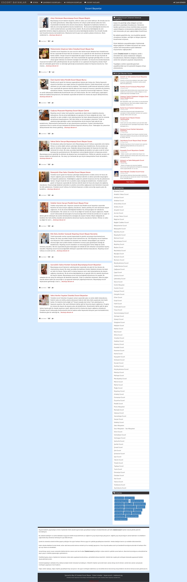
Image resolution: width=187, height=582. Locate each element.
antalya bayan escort (121, 519)
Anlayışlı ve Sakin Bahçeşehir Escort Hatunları (132, 161)
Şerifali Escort (118, 444)
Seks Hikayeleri (119, 425)
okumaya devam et (55, 35)
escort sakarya (119, 507)
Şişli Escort (117, 457)
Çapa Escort (118, 272)
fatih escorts (141, 507)
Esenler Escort (118, 288)
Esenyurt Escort (119, 291)
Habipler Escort (119, 325)
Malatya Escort (119, 372)
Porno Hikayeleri (119, 407)
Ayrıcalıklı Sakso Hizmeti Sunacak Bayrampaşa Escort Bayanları (75, 264)
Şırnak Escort (118, 447)
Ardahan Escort (119, 200)
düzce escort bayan (130, 507)
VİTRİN (35, 2)
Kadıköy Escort (119, 341)
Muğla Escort (118, 388)
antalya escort (94, 581)
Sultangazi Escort (119, 438)
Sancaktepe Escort (120, 416)
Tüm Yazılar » (130, 182)
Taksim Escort (118, 460)
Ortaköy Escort (119, 394)
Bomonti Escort (119, 257)
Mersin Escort (118, 382)
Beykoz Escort (118, 247)
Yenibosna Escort (119, 485)
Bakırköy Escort (119, 232)
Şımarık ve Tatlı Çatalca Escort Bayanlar (133, 77)
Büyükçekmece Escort (121, 263)
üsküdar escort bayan (137, 501)
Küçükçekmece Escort (121, 369)
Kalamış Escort (119, 344)
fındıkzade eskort (120, 516)
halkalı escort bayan (132, 516)
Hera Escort (118, 332)
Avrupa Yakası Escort (121, 216)
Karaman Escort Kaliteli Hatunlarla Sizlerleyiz (131, 130)
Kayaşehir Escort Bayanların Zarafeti (132, 150)
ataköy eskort (129, 504)
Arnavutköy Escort (120, 204)
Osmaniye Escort (119, 397)
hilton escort (138, 510)
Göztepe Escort (119, 316)
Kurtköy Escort (119, 366)
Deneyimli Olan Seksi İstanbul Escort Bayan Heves (70, 172)
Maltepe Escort (119, 375)
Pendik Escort (118, 403)
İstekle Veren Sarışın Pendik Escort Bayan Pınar (69, 203)
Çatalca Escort (119, 275)
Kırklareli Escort (119, 360)
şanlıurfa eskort (129, 498)
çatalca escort (119, 510)
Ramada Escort (119, 410)
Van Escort (117, 478)
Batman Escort (119, 238)
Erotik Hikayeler (119, 285)
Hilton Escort (118, 335)
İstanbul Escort (119, 338)
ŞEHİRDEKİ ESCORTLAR (51, 2)
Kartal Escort (118, 353)
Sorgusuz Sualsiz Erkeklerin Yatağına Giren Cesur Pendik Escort (134, 97)
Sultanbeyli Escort (120, 435)
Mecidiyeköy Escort (120, 378)
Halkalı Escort (118, 329)
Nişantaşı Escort (119, 391)
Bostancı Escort (119, 260)
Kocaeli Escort (118, 363)
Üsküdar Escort (119, 475)
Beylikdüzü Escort (120, 250)
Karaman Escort (119, 350)
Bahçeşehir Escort (120, 229)
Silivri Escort (118, 432)
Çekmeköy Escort (119, 279)
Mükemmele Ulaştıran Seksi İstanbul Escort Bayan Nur (72, 49)
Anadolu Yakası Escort (121, 194)
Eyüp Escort (118, 300)
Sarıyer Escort (118, 419)
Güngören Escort (119, 322)
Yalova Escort (118, 482)
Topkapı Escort (119, 466)
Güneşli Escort (118, 319)
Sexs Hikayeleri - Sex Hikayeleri (124, 428)
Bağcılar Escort (119, 219)
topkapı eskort (129, 510)
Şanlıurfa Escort (119, 441)
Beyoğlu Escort (119, 254)
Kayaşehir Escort (119, 357)
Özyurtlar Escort (119, 400)
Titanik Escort (118, 463)
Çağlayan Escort (119, 269)
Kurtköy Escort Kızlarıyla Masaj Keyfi (132, 87)
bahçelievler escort (139, 504)
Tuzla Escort (118, 469)
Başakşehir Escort (120, 235)
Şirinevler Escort (119, 453)
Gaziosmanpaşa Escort (121, 313)
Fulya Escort (118, 310)
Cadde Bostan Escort (121, 266)
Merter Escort (118, 385)
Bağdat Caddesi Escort (121, 222)
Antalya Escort (119, 197)
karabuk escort (136, 513)
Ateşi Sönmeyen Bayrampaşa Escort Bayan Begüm (70, 18)
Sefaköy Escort (119, 422)
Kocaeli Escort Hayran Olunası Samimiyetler (130, 118)
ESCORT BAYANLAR (14, 2)
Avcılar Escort (118, 213)
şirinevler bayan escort (121, 501)
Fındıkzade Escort (119, 307)
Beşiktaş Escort (119, 244)
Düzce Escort (118, 282)
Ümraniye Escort (119, 472)
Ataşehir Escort (119, 210)
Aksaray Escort (119, 191)
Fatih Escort (118, 304)
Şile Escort (117, 450)
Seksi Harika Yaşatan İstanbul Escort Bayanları (69, 295)
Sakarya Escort (119, 413)
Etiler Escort (118, 297)
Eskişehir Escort (119, 294)
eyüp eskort (127, 513)
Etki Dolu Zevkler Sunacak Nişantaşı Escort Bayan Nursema (73, 234)
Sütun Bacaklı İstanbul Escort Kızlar (132, 172)
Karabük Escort (119, 347)
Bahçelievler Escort (120, 225)
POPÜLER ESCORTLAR (74, 2)
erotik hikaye (119, 513)
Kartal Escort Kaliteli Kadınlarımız (131, 108)
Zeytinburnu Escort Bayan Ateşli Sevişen (133, 140)
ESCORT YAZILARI (93, 2)
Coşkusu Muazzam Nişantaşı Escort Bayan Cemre (69, 110)
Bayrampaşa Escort (120, 241)
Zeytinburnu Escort (120, 488)
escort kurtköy (119, 504)
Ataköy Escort (118, 207)
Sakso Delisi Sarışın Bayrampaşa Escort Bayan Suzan (71, 141)
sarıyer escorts (119, 498)
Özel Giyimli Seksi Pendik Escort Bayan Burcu (68, 79)
